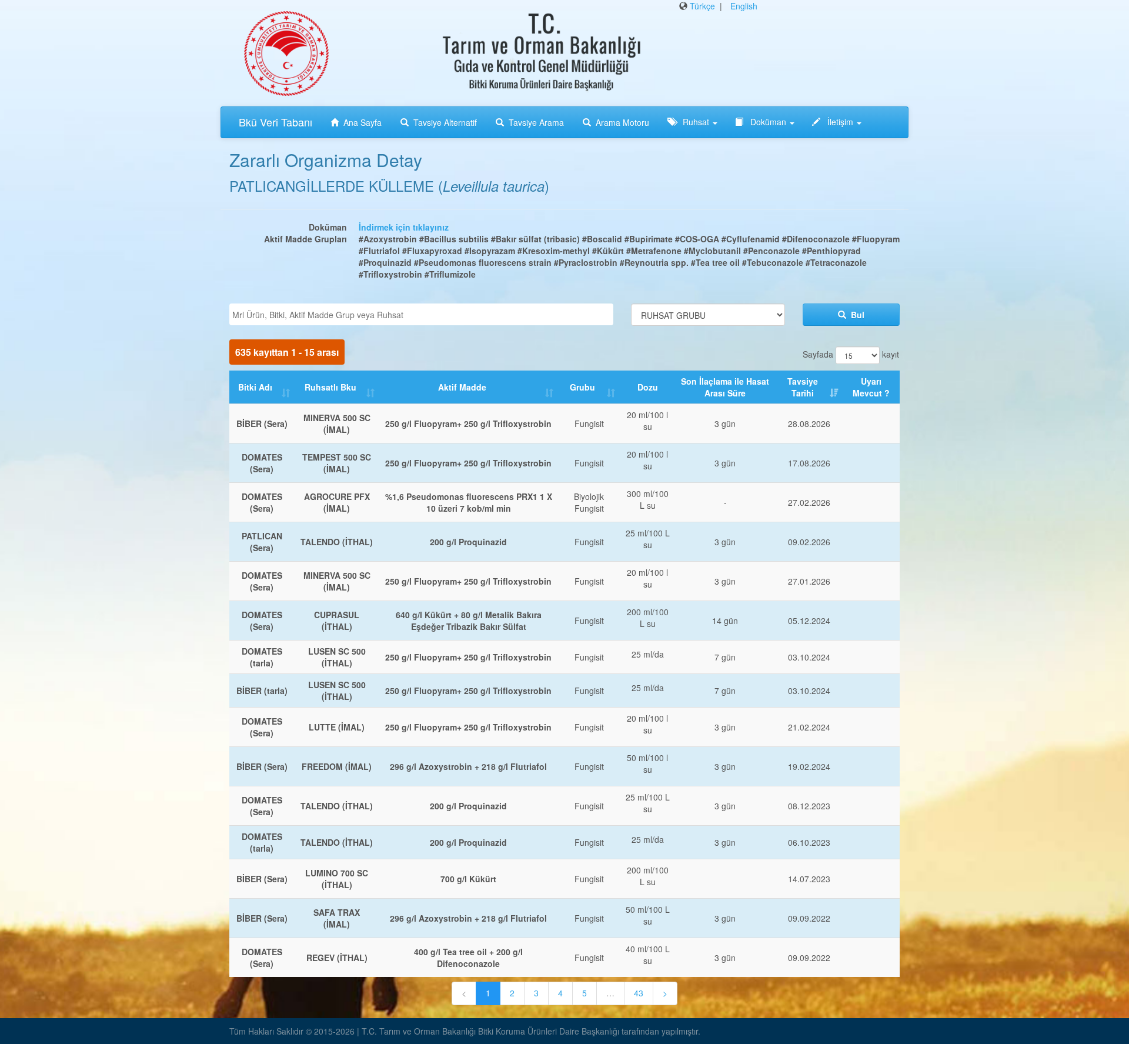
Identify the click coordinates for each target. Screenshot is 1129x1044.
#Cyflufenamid (751, 239)
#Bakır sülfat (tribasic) (535, 239)
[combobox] (421, 314)
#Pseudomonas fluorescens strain (483, 262)
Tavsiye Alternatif (445, 122)
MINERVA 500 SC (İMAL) (336, 423)
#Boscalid (602, 239)
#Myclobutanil (712, 250)
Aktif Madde (462, 387)
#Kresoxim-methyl (553, 250)
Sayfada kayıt (851, 353)
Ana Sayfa (362, 122)
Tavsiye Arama (536, 122)
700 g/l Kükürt (468, 879)
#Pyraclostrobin (585, 262)
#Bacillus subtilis (454, 239)
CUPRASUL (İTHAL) (336, 620)
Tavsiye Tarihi (802, 387)
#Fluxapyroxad (432, 250)
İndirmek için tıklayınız (404, 227)
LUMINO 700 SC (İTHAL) (336, 878)
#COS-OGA (697, 239)
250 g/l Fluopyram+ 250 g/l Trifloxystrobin (468, 423)
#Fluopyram (876, 239)
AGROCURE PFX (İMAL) (337, 502)
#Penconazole (771, 250)
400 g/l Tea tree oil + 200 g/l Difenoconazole (468, 957)
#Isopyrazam (490, 250)
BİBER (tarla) (262, 690)
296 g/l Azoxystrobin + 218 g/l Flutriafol (468, 766)
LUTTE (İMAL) (337, 727)
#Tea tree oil (715, 262)
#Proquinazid (385, 262)
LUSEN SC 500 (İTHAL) (337, 657)
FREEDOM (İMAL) (337, 766)
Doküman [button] (768, 122)
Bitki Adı (255, 387)
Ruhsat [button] (696, 122)
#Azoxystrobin (388, 239)
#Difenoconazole (816, 239)
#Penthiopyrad (831, 250)
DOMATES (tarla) (262, 657)
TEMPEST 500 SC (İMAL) (336, 463)
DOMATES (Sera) (262, 463)
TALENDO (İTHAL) (336, 542)
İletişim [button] (840, 122)
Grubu (582, 387)
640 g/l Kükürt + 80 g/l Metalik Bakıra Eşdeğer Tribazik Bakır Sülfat (469, 620)
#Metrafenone (654, 250)
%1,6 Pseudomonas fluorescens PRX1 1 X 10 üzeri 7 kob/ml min (468, 502)
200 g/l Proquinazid (468, 542)
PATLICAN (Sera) (262, 541)
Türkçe (702, 6)
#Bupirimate (648, 239)
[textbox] (424, 314)
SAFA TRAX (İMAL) (336, 918)
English (743, 6)
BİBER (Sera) (262, 423)
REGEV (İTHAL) (337, 957)
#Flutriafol (379, 250)
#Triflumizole (450, 274)
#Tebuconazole (772, 262)
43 (638, 993)
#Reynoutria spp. (654, 262)
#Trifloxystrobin (390, 274)
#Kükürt (609, 250)
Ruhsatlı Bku (330, 387)
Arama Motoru (622, 122)
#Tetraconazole (836, 262)
